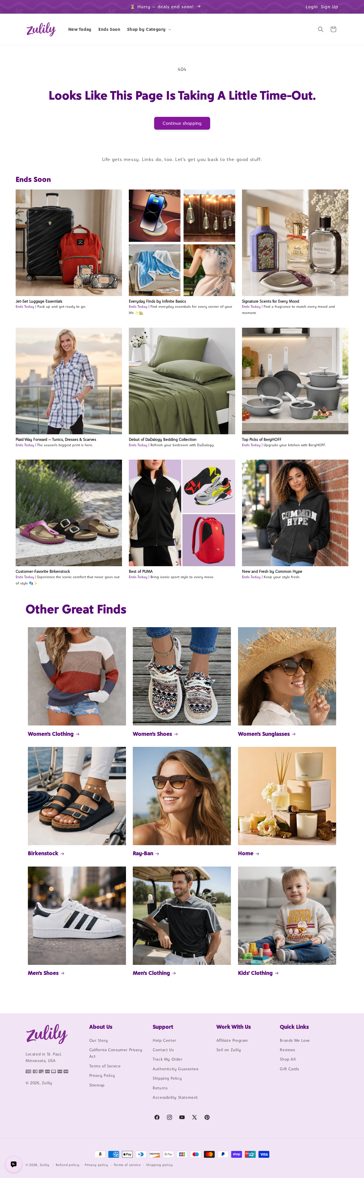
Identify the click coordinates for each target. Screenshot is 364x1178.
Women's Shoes (152, 734)
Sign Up (329, 6)
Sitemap (97, 1085)
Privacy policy (96, 1165)
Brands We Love (295, 1040)
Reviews (287, 1049)
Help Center (164, 1040)
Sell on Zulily (228, 1049)
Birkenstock (43, 853)
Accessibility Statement (175, 1097)
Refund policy (67, 1165)
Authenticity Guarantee (175, 1069)
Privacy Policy (102, 1075)
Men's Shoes (43, 973)
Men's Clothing (151, 973)
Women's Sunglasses (264, 734)
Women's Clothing (51, 734)
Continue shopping (182, 123)
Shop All (287, 1059)
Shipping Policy (167, 1078)
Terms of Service (105, 1066)
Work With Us (233, 1027)
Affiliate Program (232, 1040)
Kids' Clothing (255, 973)
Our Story (98, 1040)
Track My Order (167, 1059)
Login (312, 6)
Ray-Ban (143, 853)
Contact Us (163, 1049)
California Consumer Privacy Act (115, 1053)
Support (163, 1027)
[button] (148, 29)
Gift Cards (289, 1069)
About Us (100, 1027)
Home (245, 853)
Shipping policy (159, 1165)
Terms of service (127, 1165)
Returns (160, 1088)
